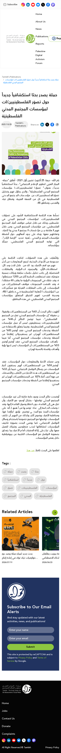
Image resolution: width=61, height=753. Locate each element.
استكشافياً (13, 480)
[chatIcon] (53, 5)
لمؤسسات (51, 488)
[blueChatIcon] (38, 5)
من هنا (30, 450)
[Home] (21, 38)
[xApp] (43, 5)
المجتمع (12, 496)
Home (39, 14)
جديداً (29, 480)
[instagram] (23, 5)
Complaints (8, 734)
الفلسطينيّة (46, 496)
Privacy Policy (25, 658)
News (39, 29)
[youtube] (33, 5)
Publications (42, 36)
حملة (10, 472)
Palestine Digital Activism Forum (40, 57)
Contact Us (8, 718)
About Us (41, 21)
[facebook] (48, 5)
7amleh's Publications (11, 76)
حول (43, 480)
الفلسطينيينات (29, 488)
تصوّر (10, 488)
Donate (6, 726)
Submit (30, 647)
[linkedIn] (28, 5)
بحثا (37, 472)
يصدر (23, 472)
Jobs (4, 711)
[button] (55, 512)
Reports (40, 44)
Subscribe (12, 4)
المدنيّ (27, 496)
